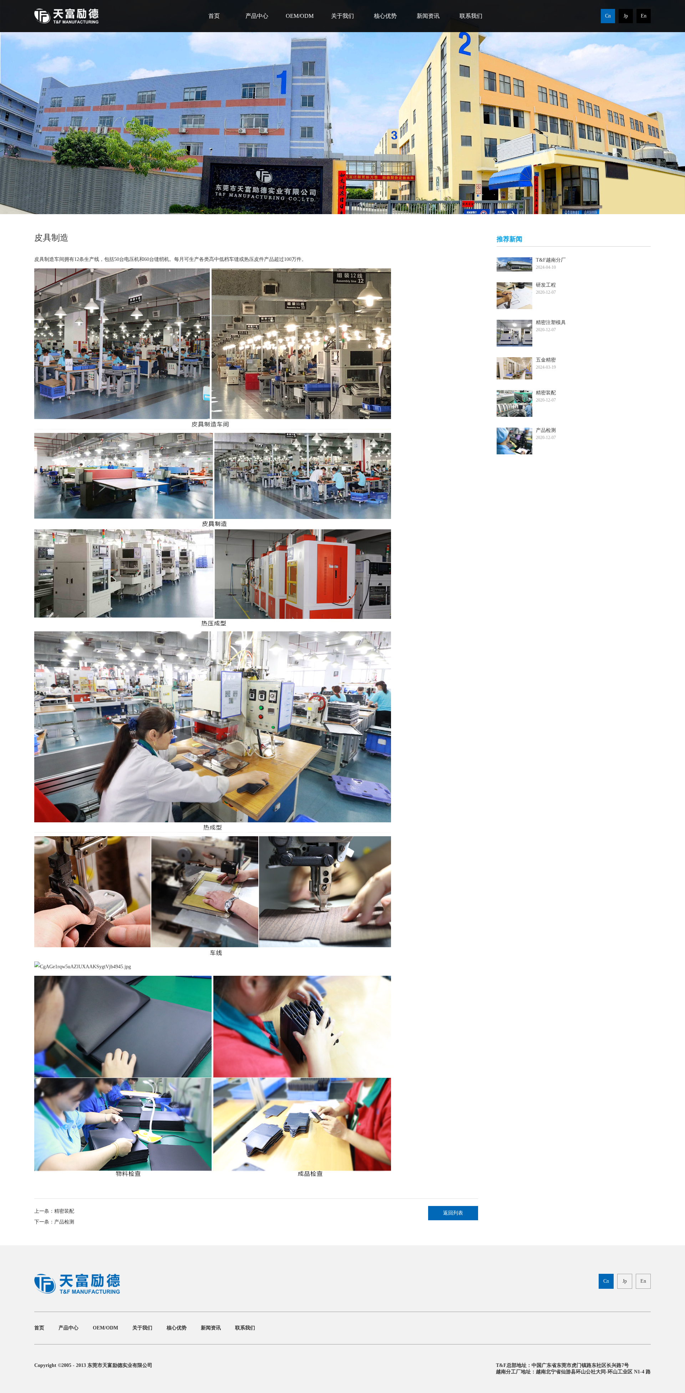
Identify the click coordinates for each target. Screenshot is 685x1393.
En (643, 16)
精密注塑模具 (551, 322)
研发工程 (546, 285)
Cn (608, 16)
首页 (214, 16)
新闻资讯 (428, 16)
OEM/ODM (300, 16)
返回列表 (453, 1213)
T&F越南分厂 (551, 260)
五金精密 (546, 360)
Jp (626, 16)
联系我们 (471, 16)
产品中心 (256, 16)
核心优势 (385, 16)
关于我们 (342, 16)
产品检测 (64, 1222)
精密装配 (64, 1211)
